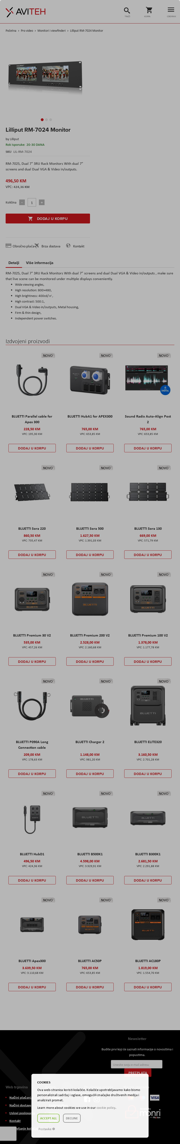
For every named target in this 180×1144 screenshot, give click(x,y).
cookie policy (106, 1107)
